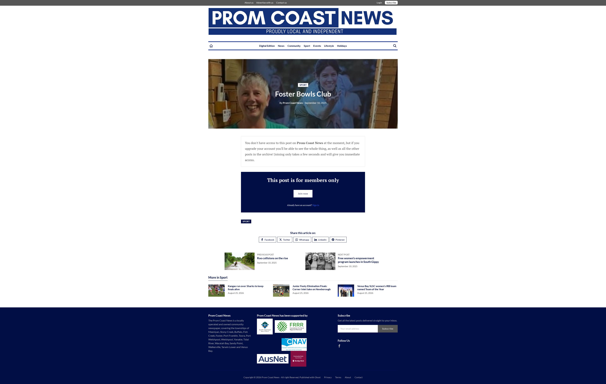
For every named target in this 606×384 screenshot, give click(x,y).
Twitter (286, 239)
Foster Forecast (239, 2)
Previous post (265, 254)
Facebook (269, 239)
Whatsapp (304, 239)
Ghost (318, 377)
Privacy (328, 377)
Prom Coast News (291, 102)
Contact (358, 377)
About (348, 377)
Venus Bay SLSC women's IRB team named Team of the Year (376, 287)
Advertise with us (264, 2)
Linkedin (322, 239)
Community (294, 45)
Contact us (281, 2)
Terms (338, 377)
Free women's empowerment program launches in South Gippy (358, 259)
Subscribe (391, 2)
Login (380, 2)
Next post (344, 254)
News (281, 45)
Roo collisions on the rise (272, 258)
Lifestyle (329, 45)
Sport (307, 45)
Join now (303, 193)
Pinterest (340, 239)
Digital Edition (267, 45)
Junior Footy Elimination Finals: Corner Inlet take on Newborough (312, 287)
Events (317, 45)
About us (249, 2)
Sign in (315, 205)
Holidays (342, 45)
